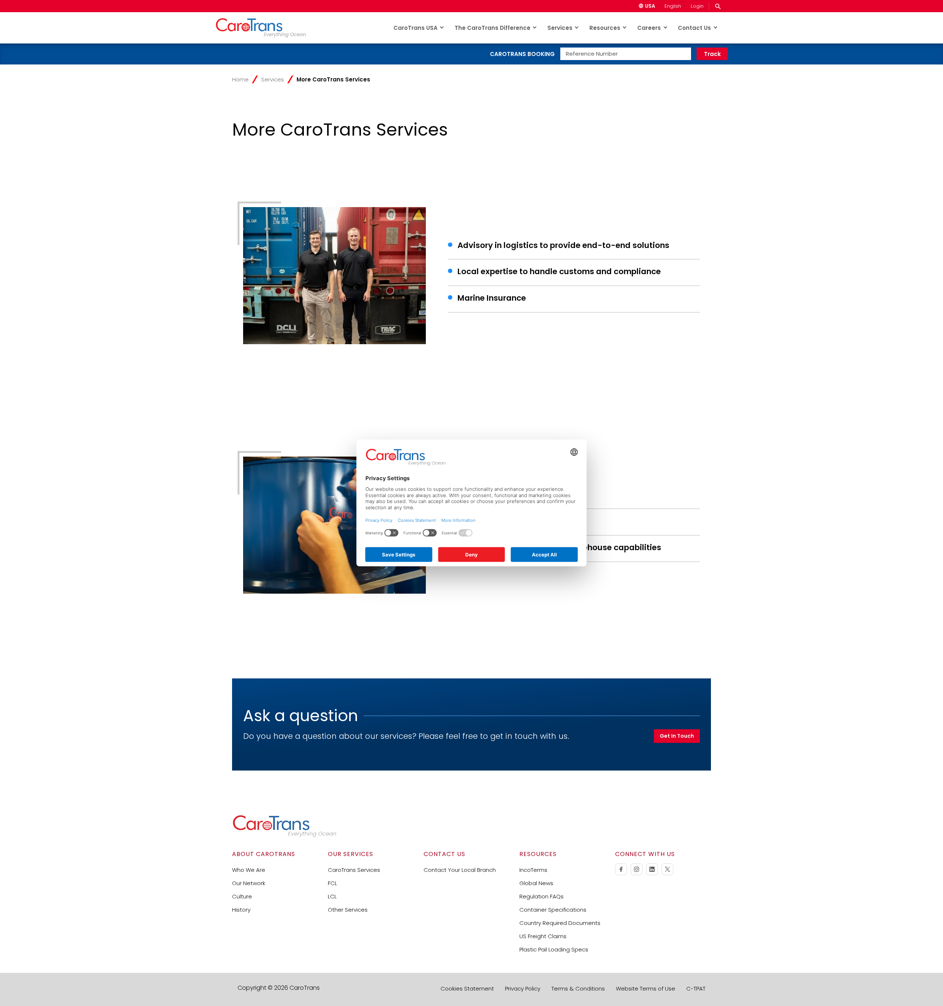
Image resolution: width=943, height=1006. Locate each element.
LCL (332, 896)
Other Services (348, 910)
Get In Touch (677, 736)
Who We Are (248, 870)
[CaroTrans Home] (265, 27)
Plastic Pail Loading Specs (553, 949)
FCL (332, 883)
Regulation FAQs (541, 896)
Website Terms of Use (645, 988)
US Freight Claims (543, 936)
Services (559, 28)
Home (240, 79)
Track (712, 54)
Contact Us (694, 28)
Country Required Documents (559, 923)
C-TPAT (695, 988)
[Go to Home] (284, 835)
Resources (604, 28)
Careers (649, 28)
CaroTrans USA (415, 28)
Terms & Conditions (578, 988)
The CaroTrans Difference (492, 28)
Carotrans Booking (522, 54)
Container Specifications (552, 910)
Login (697, 6)
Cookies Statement (467, 988)
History (241, 910)
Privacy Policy (522, 988)
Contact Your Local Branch (460, 870)
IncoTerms (533, 870)
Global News (536, 883)
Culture (242, 896)
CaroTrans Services (354, 870)
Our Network (248, 883)
